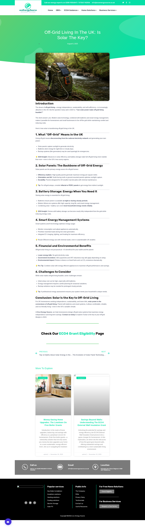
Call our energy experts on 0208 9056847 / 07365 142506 (67, 3)
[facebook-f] (126, 3)
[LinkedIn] (34, 502)
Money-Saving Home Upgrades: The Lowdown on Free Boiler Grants (53, 422)
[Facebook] (25, 502)
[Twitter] (30, 502)
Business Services (107, 10)
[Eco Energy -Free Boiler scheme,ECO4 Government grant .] (28, 8)
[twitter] (123, 3)
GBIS (58, 10)
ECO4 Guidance (70, 10)
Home (50, 10)
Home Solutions (88, 10)
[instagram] (129, 3)
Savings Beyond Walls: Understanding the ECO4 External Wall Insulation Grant (92, 422)
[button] (8, 521)
